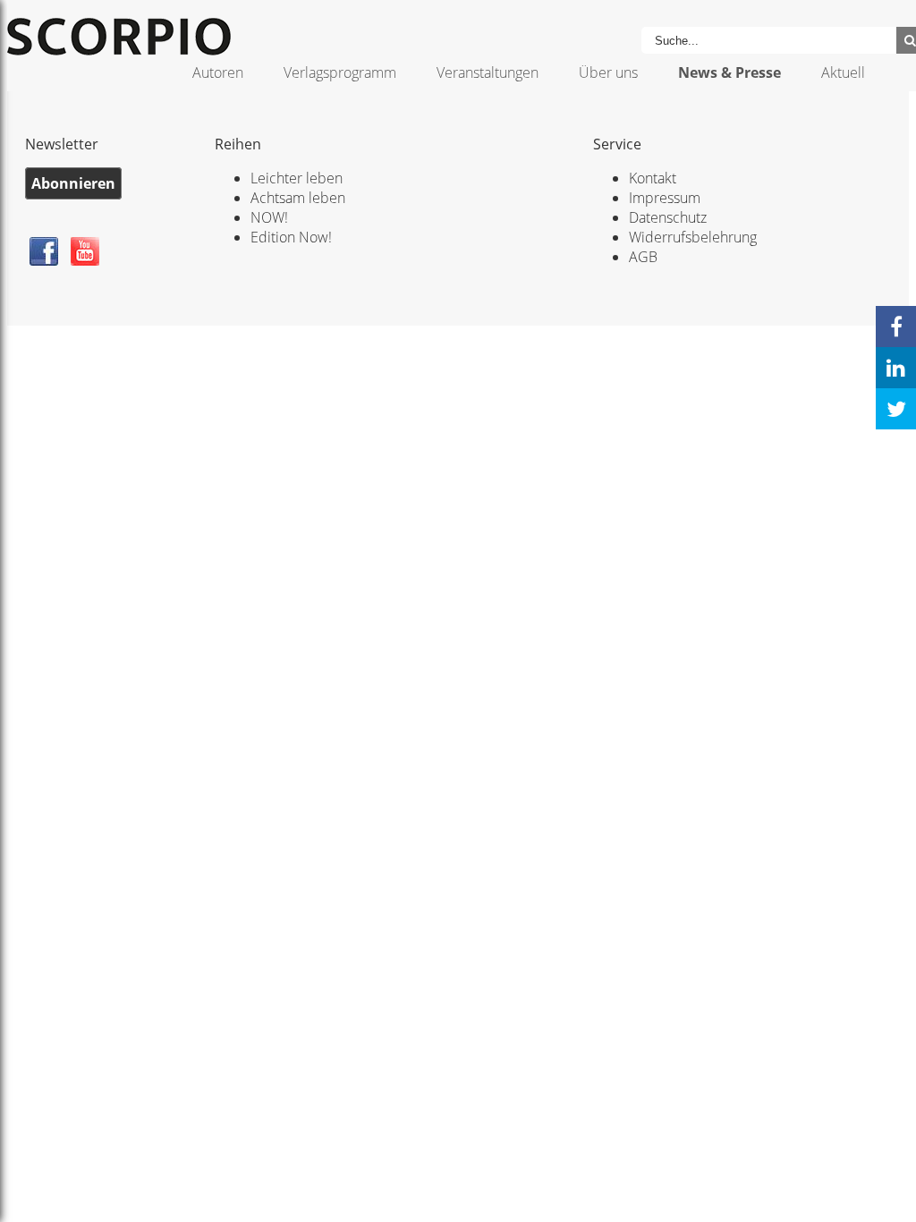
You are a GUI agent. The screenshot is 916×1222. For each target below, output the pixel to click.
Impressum (664, 198)
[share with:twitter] (896, 408)
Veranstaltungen (488, 72)
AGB (643, 257)
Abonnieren (73, 183)
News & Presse (729, 72)
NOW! (269, 217)
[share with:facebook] (896, 326)
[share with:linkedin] (896, 367)
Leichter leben (296, 178)
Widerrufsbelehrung (693, 237)
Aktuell (843, 72)
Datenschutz (668, 217)
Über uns (608, 72)
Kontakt (652, 178)
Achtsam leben (297, 198)
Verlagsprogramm (340, 72)
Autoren (217, 72)
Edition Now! (291, 237)
